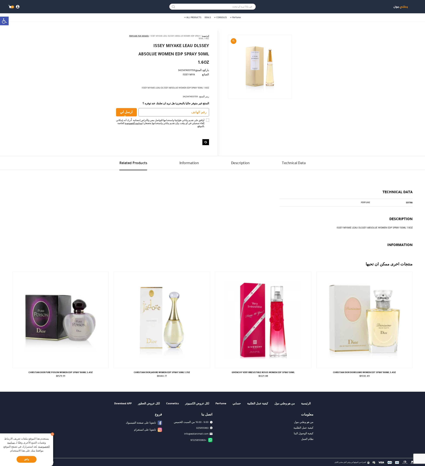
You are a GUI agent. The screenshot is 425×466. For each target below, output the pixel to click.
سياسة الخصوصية (133, 123)
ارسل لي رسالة (126, 113)
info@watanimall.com (196, 434)
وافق (26, 459)
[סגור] (52, 434)
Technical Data (294, 163)
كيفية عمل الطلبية (257, 403)
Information (189, 163)
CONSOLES (221, 17)
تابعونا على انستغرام (145, 430)
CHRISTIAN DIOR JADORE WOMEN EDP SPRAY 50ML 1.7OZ (162, 372)
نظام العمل (307, 439)
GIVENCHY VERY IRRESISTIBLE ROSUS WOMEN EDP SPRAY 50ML (263, 372)
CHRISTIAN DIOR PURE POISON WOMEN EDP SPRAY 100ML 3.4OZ (61, 372)
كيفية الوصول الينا (303, 433)
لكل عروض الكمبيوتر (197, 403)
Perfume (236, 17)
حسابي (237, 403)
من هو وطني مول (284, 403)
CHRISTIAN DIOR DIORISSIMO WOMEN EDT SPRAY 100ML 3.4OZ (364, 372)
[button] (4, 21)
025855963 (202, 428)
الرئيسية (205, 36)
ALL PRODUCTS (193, 17)
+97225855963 (198, 440)
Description (240, 163)
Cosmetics (172, 403)
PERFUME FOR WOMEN (139, 36)
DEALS (208, 17)
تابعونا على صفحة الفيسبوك (141, 423)
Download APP (123, 403)
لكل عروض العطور (149, 403)
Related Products (133, 163)
